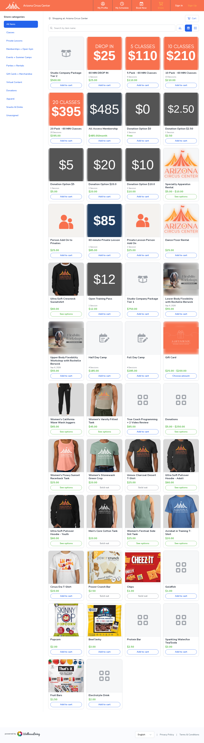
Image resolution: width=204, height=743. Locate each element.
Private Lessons (14, 40)
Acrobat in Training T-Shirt (178, 532)
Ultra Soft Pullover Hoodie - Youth (62, 532)
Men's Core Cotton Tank (103, 531)
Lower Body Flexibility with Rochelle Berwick (179, 300)
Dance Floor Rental (177, 240)
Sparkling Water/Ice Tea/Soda (177, 641)
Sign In (179, 5)
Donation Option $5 (62, 184)
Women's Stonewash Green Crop (102, 477)
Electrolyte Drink (99, 695)
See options (181, 196)
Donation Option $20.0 (103, 184)
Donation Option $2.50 (179, 128)
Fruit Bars (56, 695)
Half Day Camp (98, 357)
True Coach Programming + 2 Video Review (142, 421)
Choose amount (180, 375)
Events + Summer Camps (19, 57)
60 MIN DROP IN (98, 72)
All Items (10, 24)
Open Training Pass (100, 298)
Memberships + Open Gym (19, 49)
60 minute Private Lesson (104, 240)
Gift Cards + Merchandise (19, 73)
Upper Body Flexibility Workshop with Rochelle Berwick (65, 360)
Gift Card (170, 357)
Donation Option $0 (139, 128)
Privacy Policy (167, 734)
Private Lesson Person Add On (141, 241)
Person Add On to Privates (61, 241)
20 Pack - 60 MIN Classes (66, 128)
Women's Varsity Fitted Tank (103, 421)
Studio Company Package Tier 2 (65, 74)
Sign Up (192, 5)
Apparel (10, 98)
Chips (130, 586)
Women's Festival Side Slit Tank (141, 532)
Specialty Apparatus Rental (177, 186)
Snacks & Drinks (14, 107)
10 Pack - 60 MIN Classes (181, 72)
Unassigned (12, 115)
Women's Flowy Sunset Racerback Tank (65, 477)
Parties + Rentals (15, 65)
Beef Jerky (95, 639)
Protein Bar (134, 639)
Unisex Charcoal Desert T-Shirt (141, 477)
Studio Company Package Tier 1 (142, 300)
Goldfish (170, 586)
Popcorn (55, 639)
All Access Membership (103, 128)
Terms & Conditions (189, 734)
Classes (10, 32)
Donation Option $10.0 (141, 184)
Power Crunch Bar (99, 586)
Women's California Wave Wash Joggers (62, 421)
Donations (11, 90)
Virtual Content (14, 82)
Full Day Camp (136, 357)
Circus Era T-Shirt (60, 586)
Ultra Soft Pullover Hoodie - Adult (177, 477)
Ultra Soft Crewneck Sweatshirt (63, 300)
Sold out (104, 487)
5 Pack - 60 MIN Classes (142, 72)
